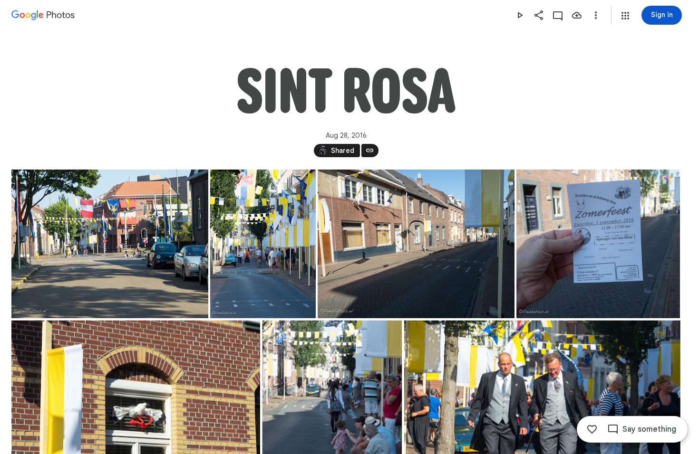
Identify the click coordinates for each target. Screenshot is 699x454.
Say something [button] (649, 429)
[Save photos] (576, 15)
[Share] (538, 15)
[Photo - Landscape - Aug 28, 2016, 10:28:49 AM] (598, 244)
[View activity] (557, 15)
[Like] (592, 429)
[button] (625, 15)
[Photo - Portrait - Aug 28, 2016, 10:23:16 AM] (263, 244)
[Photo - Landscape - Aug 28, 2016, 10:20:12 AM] (109, 244)
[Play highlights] (519, 15)
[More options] (595, 15)
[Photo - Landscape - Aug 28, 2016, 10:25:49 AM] (416, 244)
